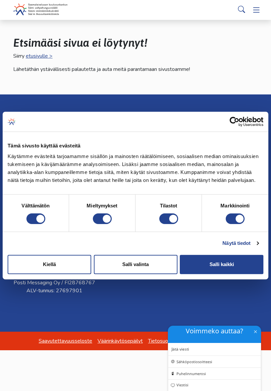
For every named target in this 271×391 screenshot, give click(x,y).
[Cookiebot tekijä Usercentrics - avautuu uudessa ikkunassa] (234, 122)
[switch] (102, 218)
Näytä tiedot (236, 243)
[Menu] (256, 10)
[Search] (241, 10)
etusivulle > (39, 56)
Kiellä (49, 264)
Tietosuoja (160, 341)
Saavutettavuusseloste (65, 341)
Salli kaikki (222, 264)
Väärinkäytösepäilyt (120, 341)
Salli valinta (135, 264)
